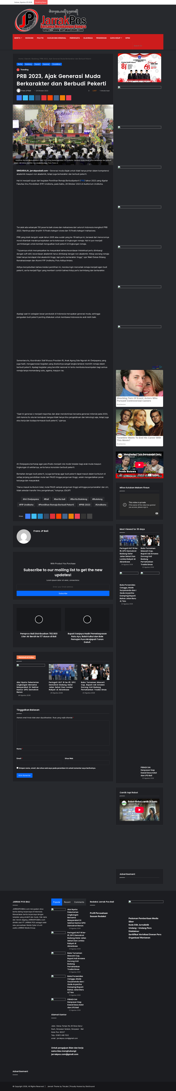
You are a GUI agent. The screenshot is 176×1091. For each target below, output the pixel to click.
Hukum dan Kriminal (56, 38)
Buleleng (35, 59)
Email (20, 758)
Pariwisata (75, 38)
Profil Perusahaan (99, 913)
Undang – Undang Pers (140, 928)
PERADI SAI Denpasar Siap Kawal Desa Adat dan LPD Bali (149, 771)
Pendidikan (101, 38)
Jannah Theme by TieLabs (57, 1086)
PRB (83, 180)
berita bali (60, 499)
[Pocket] (68, 97)
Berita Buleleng (79, 499)
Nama (20, 749)
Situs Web (69, 758)
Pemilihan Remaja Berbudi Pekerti (57, 504)
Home (20, 59)
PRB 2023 (85, 504)
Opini (127, 38)
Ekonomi (29, 38)
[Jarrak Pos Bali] (51, 20)
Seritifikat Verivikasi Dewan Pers (145, 934)
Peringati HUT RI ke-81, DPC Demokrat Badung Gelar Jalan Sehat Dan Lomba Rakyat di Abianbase (62, 686)
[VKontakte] (56, 97)
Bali (47, 499)
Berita (17, 38)
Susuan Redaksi (98, 916)
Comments (79, 902)
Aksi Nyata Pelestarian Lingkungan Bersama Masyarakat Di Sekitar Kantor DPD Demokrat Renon (28, 687)
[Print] (89, 516)
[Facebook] (19, 97)
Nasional (46, 64)
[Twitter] (25, 97)
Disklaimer (134, 931)
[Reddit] (50, 97)
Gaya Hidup (115, 38)
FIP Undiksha (26, 504)
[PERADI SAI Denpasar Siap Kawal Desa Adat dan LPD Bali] (150, 668)
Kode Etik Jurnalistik (139, 924)
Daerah (27, 59)
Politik (40, 38)
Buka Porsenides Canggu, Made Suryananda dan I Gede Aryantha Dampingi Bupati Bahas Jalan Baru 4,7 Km (128, 593)
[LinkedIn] (31, 97)
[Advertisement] (63, 207)
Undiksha (101, 504)
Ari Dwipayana (31, 499)
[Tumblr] (37, 97)
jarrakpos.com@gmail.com (67, 1038)
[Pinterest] (44, 97)
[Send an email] (31, 91)
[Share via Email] (83, 516)
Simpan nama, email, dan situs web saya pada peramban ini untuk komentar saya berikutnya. (57, 768)
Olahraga (88, 38)
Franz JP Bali (26, 91)
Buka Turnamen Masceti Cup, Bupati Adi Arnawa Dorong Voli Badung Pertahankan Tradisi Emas (94, 686)
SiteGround (90, 1086)
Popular (56, 902)
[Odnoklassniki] (62, 97)
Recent (67, 902)
